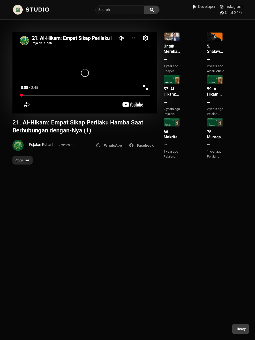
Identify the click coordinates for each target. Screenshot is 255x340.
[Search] (151, 10)
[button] (109, 145)
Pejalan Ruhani (41, 144)
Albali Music (215, 71)
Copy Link (22, 160)
